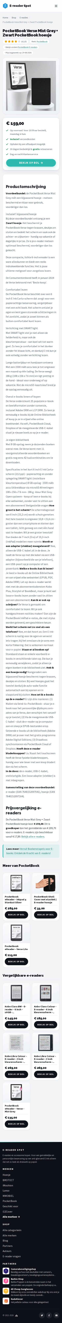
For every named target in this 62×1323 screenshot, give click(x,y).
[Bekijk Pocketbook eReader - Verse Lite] (16, 933)
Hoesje (6, 1174)
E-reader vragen (12, 1256)
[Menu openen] (56, 6)
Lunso (6, 1190)
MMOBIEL (8, 1195)
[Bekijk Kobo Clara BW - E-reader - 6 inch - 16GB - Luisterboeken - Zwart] (16, 993)
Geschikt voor (10, 1206)
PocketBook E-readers (27, 47)
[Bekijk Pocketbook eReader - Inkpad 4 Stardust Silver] (16, 883)
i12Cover (7, 1211)
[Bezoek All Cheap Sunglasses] (6, 1291)
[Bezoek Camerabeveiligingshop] (6, 1271)
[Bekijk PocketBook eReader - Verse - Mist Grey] (16, 1092)
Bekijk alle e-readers (32, 836)
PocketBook (42, 41)
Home (5, 17)
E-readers (24, 17)
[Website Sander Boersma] (16, 1315)
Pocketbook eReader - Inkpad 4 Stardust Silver (15, 899)
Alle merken (9, 1235)
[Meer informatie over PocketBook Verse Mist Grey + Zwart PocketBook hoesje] (31, 85)
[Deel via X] (42, 1315)
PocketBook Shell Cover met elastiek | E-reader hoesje (45, 899)
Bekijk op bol (29, 163)
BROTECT (8, 1180)
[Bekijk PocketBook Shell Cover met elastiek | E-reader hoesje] (45, 883)
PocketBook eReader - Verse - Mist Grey (14, 1109)
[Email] (56, 1315)
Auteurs (7, 1251)
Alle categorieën (12, 1230)
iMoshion (8, 1185)
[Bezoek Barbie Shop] (6, 1281)
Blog (5, 1240)
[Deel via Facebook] (49, 1315)
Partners (8, 1245)
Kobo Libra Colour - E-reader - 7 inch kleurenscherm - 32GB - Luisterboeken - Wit (16, 1062)
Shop (14, 17)
